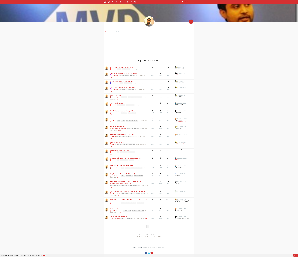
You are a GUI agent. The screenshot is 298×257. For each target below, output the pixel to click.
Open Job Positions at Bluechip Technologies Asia (125, 158)
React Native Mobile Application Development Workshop (127, 191)
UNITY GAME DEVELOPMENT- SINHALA (122, 166)
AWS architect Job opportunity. (119, 150)
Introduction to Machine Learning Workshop (123, 73)
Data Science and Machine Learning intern (122, 134)
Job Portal (113, 69)
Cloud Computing (115, 83)
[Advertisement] (149, 46)
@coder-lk (177, 159)
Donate (157, 245)
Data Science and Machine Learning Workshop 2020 (125, 181)
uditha (142, 69)
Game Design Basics (116, 95)
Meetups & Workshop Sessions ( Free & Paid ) (121, 183)
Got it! (295, 255)
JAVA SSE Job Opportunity (118, 142)
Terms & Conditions (149, 245)
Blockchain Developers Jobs (118, 209)
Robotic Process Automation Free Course (122, 87)
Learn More (43, 255)
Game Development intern (118, 119)
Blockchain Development (116, 210)
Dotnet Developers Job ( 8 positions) (121, 67)
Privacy (140, 245)
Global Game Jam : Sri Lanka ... (119, 216)
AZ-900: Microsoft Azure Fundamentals (122, 81)
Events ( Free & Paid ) (116, 112)
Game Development (115, 97)
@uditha (176, 74)
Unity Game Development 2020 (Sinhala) (122, 174)
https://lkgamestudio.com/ (180, 121)
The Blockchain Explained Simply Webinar (122, 111)
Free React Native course (117, 126)
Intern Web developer (116, 103)
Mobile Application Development (118, 128)
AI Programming (115, 75)
